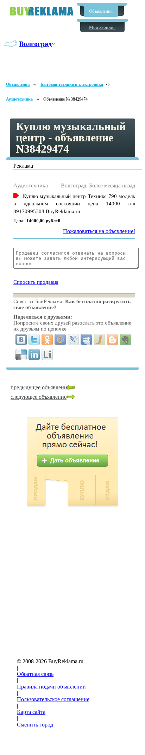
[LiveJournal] (73, 339)
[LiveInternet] (47, 354)
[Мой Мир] (60, 339)
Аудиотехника (19, 99)
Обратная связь (35, 674)
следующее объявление (39, 397)
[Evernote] (125, 339)
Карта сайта (31, 712)
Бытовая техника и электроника (71, 84)
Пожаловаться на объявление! (99, 231)
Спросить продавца (35, 282)
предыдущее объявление (40, 387)
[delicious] (21, 354)
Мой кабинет (102, 27)
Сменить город (35, 725)
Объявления (101, 11)
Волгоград (35, 43)
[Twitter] (34, 339)
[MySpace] (86, 339)
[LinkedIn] (34, 354)
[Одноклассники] (47, 339)
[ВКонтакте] (21, 339)
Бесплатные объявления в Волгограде (41, 11)
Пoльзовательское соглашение (53, 699)
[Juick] (99, 339)
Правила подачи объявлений (51, 687)
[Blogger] (112, 339)
